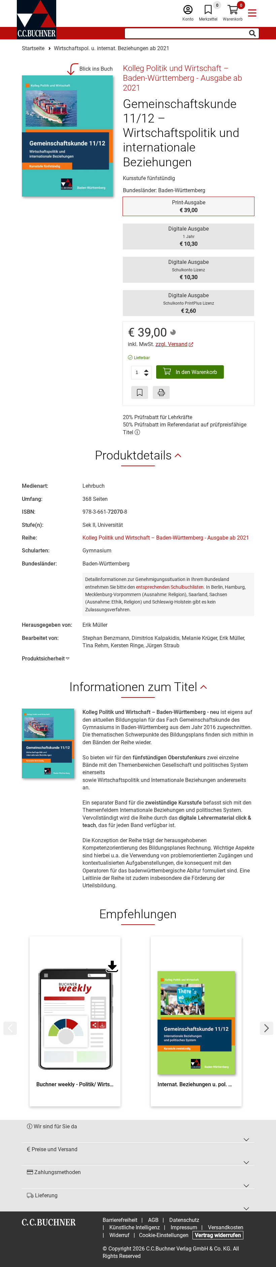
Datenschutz (184, 1220)
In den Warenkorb (195, 372)
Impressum (184, 1227)
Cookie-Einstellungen (163, 1235)
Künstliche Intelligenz (134, 1227)
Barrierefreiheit (120, 1220)
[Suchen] (252, 33)
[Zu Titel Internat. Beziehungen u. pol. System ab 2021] (196, 1010)
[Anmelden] (188, 11)
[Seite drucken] (161, 392)
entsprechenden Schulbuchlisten (170, 587)
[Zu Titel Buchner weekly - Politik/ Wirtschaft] (75, 1010)
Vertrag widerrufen (218, 1235)
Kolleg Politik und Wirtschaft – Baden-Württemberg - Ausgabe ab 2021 (165, 538)
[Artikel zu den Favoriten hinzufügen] (139, 392)
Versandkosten (225, 1227)
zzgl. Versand (171, 344)
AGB (153, 1220)
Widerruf (119, 1235)
